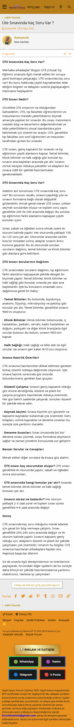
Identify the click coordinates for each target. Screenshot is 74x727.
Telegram (23, 674)
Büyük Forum (34, 634)
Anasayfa (64, 620)
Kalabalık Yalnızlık (13, 634)
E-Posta (52, 674)
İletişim (7, 620)
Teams (53, 661)
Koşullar (19, 620)
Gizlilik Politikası (35, 620)
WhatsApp (24, 661)
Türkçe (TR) (25, 614)
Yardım (52, 620)
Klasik (9, 614)
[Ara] (69, 6)
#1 (70, 54)
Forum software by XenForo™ (32, 631)
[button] (4, 7)
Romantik (10, 28)
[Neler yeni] (61, 6)
